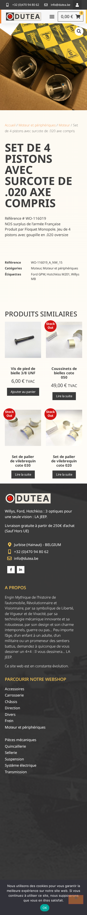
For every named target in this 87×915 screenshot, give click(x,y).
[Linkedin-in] (20, 570)
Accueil (10, 125)
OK (45, 908)
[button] (77, 5)
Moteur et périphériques (37, 125)
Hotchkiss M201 (58, 274)
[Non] (75, 899)
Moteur (64, 125)
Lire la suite (64, 396)
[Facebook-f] (11, 570)
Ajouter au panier (23, 391)
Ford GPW (38, 274)
